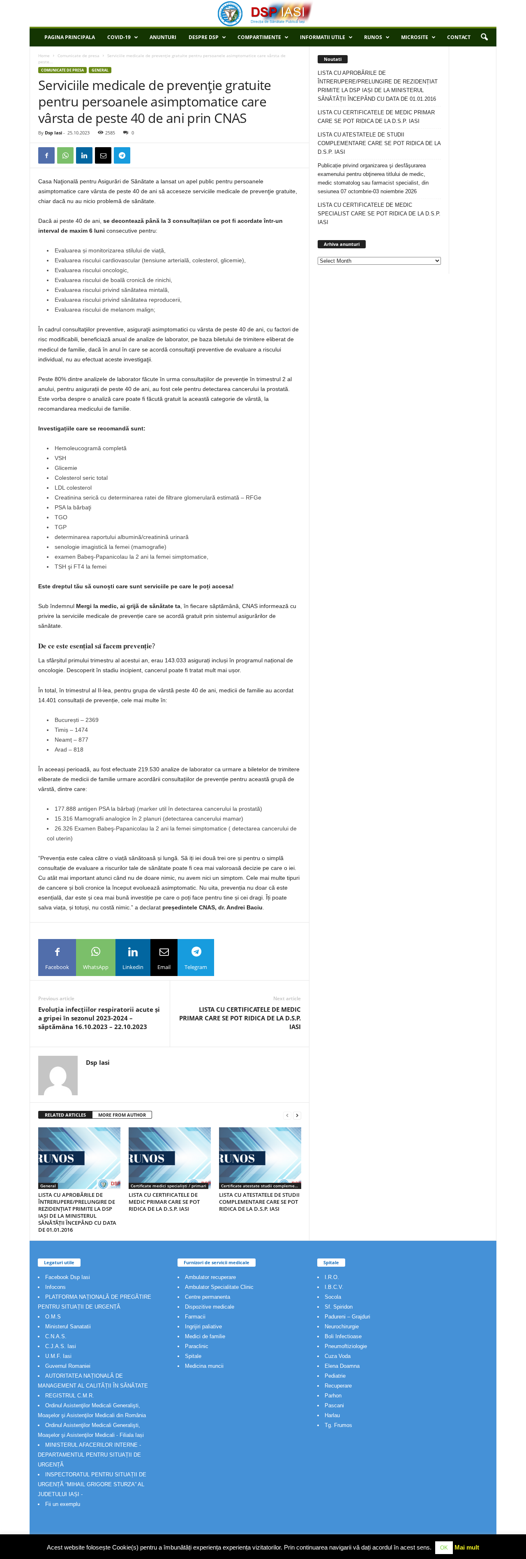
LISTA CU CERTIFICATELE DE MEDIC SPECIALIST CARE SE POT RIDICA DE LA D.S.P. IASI (379, 213)
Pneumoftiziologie (346, 1346)
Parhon (333, 1395)
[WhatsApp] (65, 155)
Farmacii (195, 1317)
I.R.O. (332, 1277)
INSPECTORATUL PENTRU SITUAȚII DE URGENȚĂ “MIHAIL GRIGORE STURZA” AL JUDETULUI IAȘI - (92, 1484)
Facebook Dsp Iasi (67, 1277)
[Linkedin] (84, 155)
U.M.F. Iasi (58, 1356)
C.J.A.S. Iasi (60, 1346)
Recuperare (338, 1386)
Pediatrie (335, 1376)
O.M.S (53, 1317)
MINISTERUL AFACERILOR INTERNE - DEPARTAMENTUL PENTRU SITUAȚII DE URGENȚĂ (89, 1455)
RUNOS (373, 37)
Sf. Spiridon (339, 1307)
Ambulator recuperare (210, 1277)
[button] (484, 37)
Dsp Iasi (53, 133)
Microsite (414, 37)
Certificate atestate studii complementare (261, 1186)
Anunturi (163, 37)
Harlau (332, 1415)
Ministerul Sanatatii (68, 1326)
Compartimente (259, 37)
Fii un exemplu (62, 1504)
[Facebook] (46, 155)
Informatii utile (322, 37)
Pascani (334, 1405)
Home (44, 55)
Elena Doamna (342, 1366)
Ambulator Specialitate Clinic (219, 1287)
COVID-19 (119, 37)
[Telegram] (122, 155)
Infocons (55, 1287)
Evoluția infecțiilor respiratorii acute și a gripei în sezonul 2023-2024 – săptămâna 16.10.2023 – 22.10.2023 (99, 1018)
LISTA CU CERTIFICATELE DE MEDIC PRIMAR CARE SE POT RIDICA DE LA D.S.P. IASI (240, 1018)
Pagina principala (69, 37)
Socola (333, 1297)
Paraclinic (196, 1346)
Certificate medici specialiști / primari (168, 1186)
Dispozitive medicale (209, 1307)
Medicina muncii (204, 1366)
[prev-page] (287, 1115)
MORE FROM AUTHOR (122, 1115)
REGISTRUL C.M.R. (69, 1395)
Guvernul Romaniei (67, 1366)
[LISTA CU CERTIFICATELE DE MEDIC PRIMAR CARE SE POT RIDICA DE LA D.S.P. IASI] (170, 1158)
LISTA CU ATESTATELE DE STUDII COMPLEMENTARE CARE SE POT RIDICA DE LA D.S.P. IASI (259, 1201)
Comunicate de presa (78, 55)
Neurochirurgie (342, 1326)
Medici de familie (205, 1336)
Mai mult (466, 1547)
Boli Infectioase (343, 1336)
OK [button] (444, 1548)
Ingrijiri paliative (203, 1326)
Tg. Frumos (338, 1425)
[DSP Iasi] (263, 13)
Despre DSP (204, 37)
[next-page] (297, 1115)
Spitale (193, 1356)
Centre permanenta (207, 1297)
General (100, 70)
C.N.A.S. (56, 1336)
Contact (459, 37)
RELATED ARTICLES (65, 1115)
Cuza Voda (338, 1356)
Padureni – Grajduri (347, 1317)
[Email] (103, 155)
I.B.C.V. (334, 1287)
